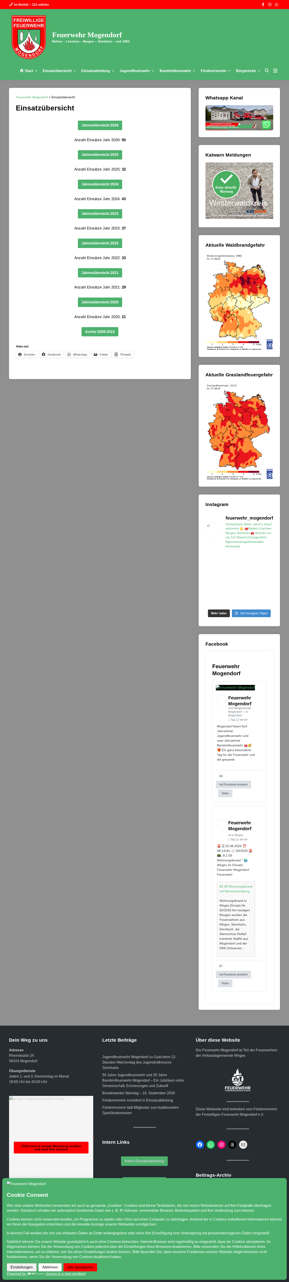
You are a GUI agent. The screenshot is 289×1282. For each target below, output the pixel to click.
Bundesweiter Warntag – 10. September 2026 (138, 1093)
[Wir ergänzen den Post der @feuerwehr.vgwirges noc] (213, 558)
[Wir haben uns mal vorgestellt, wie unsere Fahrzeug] (213, 580)
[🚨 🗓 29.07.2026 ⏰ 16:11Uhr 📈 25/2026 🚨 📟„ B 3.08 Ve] (265, 580)
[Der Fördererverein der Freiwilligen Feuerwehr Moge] (230, 569)
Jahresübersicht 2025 (100, 155)
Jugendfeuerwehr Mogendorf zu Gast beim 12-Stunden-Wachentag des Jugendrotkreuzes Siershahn (139, 1062)
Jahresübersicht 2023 (100, 214)
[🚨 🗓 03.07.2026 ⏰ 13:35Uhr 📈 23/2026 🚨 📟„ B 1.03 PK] (230, 601)
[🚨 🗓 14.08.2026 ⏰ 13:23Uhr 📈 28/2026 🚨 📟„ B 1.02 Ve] (213, 569)
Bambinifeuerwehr (175, 71)
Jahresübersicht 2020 (100, 302)
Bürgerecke (246, 71)
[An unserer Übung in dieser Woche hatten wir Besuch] (230, 590)
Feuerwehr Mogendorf (87, 35)
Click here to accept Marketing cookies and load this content (51, 1147)
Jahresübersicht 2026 (100, 125)
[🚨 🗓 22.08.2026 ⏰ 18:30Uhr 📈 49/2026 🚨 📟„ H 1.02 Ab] (248, 558)
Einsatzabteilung (95, 71)
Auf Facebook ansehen (233, 784)
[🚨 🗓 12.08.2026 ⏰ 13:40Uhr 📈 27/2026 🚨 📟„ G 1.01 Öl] (248, 569)
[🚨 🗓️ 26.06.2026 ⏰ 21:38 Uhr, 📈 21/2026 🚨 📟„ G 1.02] (265, 601)
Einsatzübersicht (57, 71)
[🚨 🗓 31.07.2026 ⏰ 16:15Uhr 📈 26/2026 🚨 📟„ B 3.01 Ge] (248, 580)
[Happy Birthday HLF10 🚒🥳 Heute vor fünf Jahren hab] (265, 590)
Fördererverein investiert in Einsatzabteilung (137, 1100)
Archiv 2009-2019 (100, 332)
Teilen (225, 793)
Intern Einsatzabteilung (144, 1161)
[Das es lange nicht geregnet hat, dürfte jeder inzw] (265, 569)
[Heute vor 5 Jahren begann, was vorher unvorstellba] (213, 601)
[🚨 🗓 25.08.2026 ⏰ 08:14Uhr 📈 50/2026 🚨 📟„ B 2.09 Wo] (230, 558)
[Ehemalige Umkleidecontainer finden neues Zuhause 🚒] (213, 590)
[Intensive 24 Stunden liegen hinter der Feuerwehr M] (265, 558)
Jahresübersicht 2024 (100, 184)
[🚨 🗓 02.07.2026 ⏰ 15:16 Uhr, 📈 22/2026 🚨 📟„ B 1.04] (248, 601)
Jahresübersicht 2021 (100, 273)
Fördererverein (213, 71)
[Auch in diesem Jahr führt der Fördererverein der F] (230, 580)
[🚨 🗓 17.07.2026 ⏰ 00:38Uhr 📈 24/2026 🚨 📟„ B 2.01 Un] (248, 590)
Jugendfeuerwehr (135, 71)
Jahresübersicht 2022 (100, 243)
